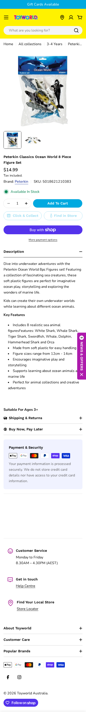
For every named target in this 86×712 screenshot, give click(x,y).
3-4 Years (54, 44)
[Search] (76, 30)
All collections (30, 44)
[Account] (71, 17)
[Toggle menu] (6, 17)
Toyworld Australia (32, 693)
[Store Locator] (62, 17)
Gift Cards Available (43, 4)
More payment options (43, 240)
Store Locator (27, 608)
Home (8, 44)
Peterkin (21, 181)
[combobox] (43, 30)
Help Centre (25, 586)
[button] (81, 356)
